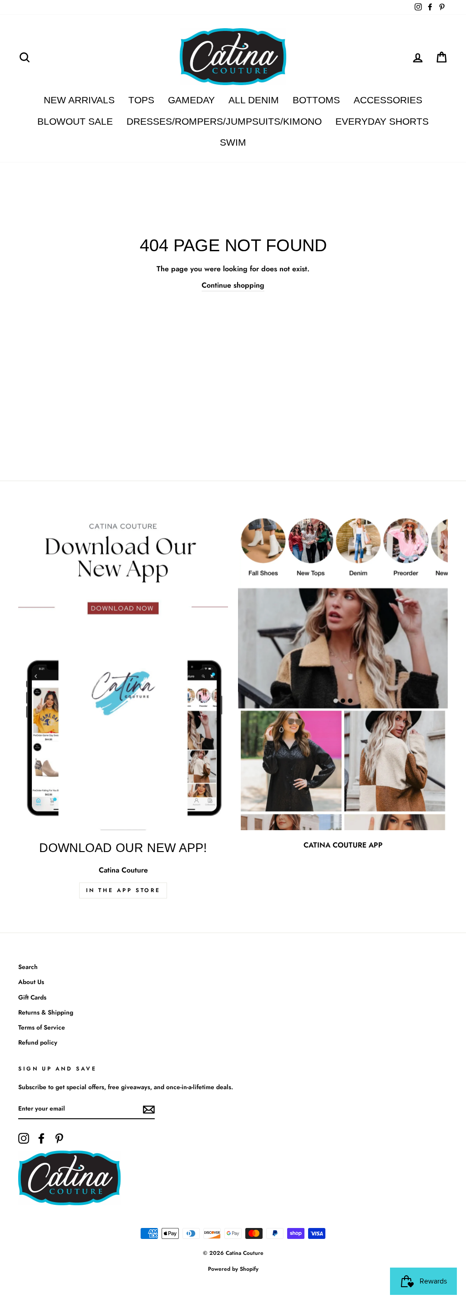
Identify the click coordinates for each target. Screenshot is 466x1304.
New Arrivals (79, 100)
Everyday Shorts (382, 121)
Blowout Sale (75, 121)
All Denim (253, 100)
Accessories (388, 100)
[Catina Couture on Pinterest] (59, 1138)
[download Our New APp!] (123, 672)
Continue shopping (233, 285)
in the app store (123, 890)
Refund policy (37, 1042)
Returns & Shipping (45, 1012)
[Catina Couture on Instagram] (23, 1138)
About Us (31, 981)
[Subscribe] (149, 1109)
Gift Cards (32, 997)
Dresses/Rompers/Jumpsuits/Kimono (224, 121)
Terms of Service (41, 1027)
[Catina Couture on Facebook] (41, 1138)
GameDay (191, 100)
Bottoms (316, 100)
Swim (233, 142)
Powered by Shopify (233, 1269)
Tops (141, 100)
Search (28, 966)
